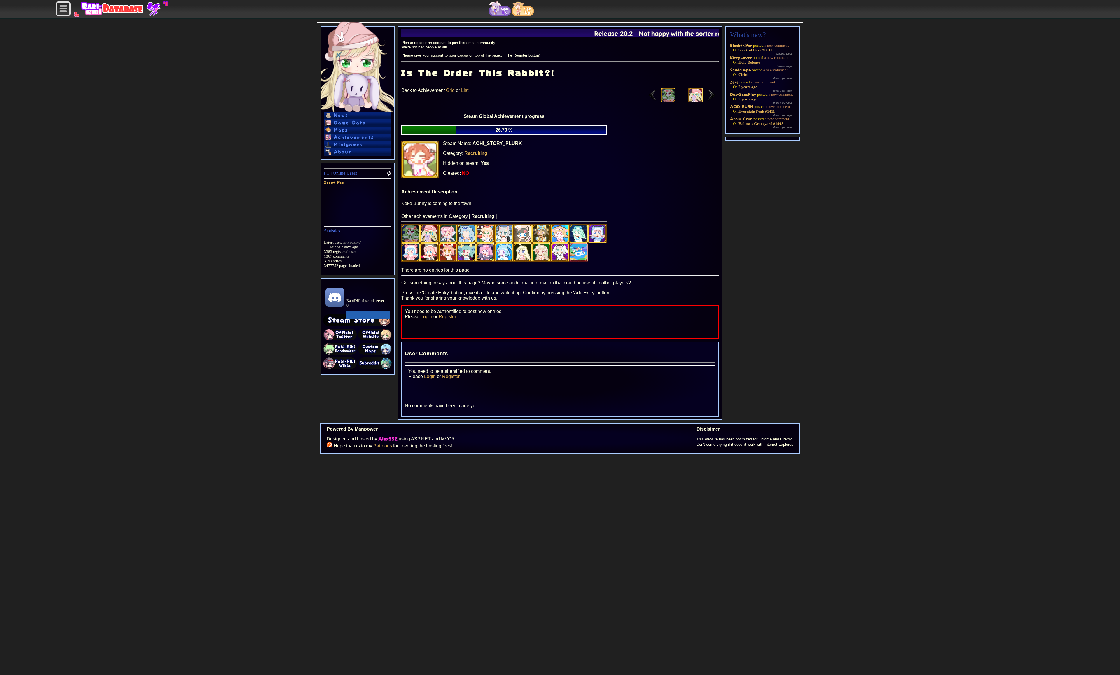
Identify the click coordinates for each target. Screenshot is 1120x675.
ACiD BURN (741, 107)
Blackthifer (741, 45)
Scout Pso (334, 182)
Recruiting (475, 153)
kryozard (351, 242)
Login (426, 316)
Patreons (382, 445)
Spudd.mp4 (740, 70)
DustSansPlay (743, 94)
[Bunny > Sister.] (703, 100)
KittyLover (741, 58)
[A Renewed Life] (660, 100)
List (464, 90)
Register (447, 316)
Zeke (734, 82)
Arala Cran (741, 119)
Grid (450, 90)
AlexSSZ (388, 439)
